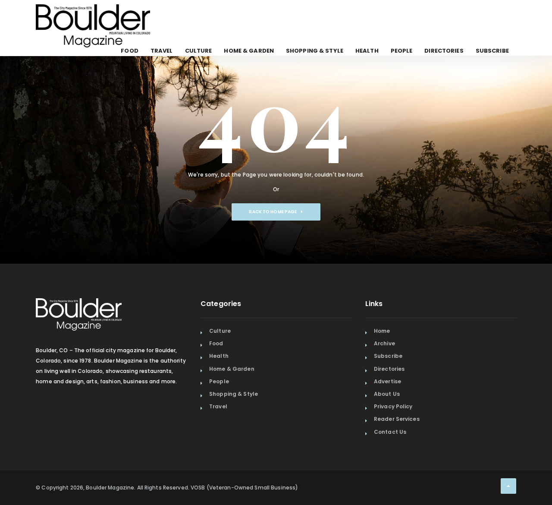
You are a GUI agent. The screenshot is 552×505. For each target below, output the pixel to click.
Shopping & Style (314, 51)
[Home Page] (93, 15)
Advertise (387, 381)
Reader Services (397, 419)
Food (129, 51)
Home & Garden (249, 51)
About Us (387, 394)
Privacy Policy (393, 406)
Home (382, 331)
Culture (198, 51)
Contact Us (390, 432)
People (402, 51)
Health (367, 51)
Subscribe (492, 51)
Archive (384, 343)
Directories (443, 51)
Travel (162, 51)
